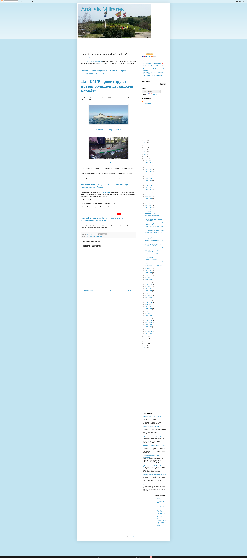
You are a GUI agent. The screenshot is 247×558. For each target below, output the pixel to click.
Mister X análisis (161, 507)
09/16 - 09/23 (148, 194)
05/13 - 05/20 (148, 293)
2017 (145, 336)
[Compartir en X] (103, 234)
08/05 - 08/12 (148, 208)
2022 (145, 149)
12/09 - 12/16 (148, 167)
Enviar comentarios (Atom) (95, 293)
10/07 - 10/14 (148, 187)
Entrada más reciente (87, 290)
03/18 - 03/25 (148, 311)
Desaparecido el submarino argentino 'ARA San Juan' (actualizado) (154, 475)
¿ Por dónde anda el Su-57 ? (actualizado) (154, 466)
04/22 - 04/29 (148, 300)
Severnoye (100, 236)
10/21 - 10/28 (148, 183)
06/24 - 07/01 (148, 279)
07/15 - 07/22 (148, 273)
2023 (145, 147)
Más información (157, 557)
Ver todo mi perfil (146, 103)
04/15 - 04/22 (148, 302)
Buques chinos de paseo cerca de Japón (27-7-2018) (154, 245)
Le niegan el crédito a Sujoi (152, 213)
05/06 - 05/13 (148, 295)
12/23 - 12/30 (148, 162)
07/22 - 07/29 (148, 270)
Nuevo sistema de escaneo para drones (155, 248)
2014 (145, 343)
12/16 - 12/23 (148, 165)
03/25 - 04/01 (148, 309)
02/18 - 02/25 (148, 320)
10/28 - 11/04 (148, 181)
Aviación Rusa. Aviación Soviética (161, 510)
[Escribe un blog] (101, 234)
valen (145, 101)
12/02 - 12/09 (148, 169)
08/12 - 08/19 (148, 205)
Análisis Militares (102, 9)
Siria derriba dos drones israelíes (153, 232)
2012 (145, 348)
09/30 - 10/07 (148, 190)
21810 (86, 236)
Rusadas (159, 525)
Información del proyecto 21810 (108, 130)
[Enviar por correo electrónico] (99, 234)
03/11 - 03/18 (148, 313)
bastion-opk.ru (109, 163)
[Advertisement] (128, 42)
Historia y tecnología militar (161, 519)
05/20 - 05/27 (148, 291)
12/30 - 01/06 (148, 160)
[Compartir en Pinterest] (106, 234)
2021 (145, 151)
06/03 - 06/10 (148, 286)
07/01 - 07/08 (148, 277)
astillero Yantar (106, 192)
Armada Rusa (92, 236)
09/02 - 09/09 (148, 199)
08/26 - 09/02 (148, 201)
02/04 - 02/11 (148, 324)
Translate (154, 94)
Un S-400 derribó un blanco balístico (154, 230)
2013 (145, 345)
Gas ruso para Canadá (151, 259)
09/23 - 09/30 (148, 192)
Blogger (133, 536)
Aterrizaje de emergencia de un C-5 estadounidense (154, 216)
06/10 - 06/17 (148, 284)
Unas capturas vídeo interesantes (153, 234)
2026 (145, 140)
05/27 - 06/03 (148, 288)
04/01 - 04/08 (148, 306)
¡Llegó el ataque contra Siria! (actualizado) (154, 437)
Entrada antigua (131, 290)
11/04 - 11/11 (148, 178)
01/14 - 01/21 (148, 331)
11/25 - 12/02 (148, 172)
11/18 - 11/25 (148, 174)
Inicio (110, 290)
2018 (145, 158)
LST (97, 236)
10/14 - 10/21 (148, 185)
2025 (145, 143)
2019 (145, 156)
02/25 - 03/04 (148, 318)
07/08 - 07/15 (148, 275)
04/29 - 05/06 (148, 297)
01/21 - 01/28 (148, 329)
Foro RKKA (160, 517)
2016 (145, 338)
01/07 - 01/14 (148, 333)
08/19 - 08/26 (148, 203)
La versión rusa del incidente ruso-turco (153, 485)
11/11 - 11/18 (148, 176)
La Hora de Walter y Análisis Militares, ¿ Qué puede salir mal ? (153, 427)
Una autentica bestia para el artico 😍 (153, 63)
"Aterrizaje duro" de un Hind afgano (154, 265)
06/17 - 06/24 (148, 282)
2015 (145, 341)
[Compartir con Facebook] (105, 234)
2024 (145, 145)
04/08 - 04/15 (148, 304)
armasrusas (160, 505)
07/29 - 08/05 (148, 268)
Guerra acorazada (159, 499)
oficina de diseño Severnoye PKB (92, 61)
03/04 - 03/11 (148, 315)
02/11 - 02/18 (148, 322)
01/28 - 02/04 (148, 327)
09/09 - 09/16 (148, 196)
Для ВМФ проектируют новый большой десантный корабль (107, 86)
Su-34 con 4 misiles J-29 (151, 254)
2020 (145, 154)
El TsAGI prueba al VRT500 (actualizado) (152, 251)
